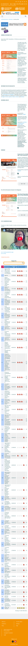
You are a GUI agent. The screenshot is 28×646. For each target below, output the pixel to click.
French (6, 96)
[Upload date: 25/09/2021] (19, 288)
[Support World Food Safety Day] (11, 12)
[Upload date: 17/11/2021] (17, 288)
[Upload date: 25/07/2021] (19, 401)
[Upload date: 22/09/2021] (17, 455)
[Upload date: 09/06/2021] (17, 347)
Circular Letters (19, 621)
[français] (19, 608)
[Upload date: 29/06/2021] (17, 333)
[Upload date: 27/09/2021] (19, 328)
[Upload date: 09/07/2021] (19, 281)
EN (20, 1)
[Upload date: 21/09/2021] (17, 275)
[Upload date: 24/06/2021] (17, 401)
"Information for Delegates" (8, 94)
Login (5, 634)
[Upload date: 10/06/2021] (19, 275)
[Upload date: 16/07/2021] (19, 333)
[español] (21, 608)
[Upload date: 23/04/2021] (17, 394)
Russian (22, 96)
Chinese (17, 96)
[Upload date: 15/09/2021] (17, 328)
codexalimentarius (4, 19)
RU (24, 1)
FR (22, 1)
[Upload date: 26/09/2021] (23, 477)
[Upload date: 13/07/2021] (19, 294)
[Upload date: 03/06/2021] (17, 309)
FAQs (3, 625)
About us (3, 621)
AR (16, 1)
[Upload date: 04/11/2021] (19, 271)
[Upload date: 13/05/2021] (19, 394)
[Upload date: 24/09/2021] (23, 437)
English (19, 54)
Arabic (13, 96)
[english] (17, 608)
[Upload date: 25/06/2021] (17, 281)
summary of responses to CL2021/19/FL (22, 123)
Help (17, 625)
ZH (18, 1)
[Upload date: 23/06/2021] (17, 294)
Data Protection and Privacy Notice (8, 630)
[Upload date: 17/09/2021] (17, 362)
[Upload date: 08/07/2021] (21, 347)
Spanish (10, 96)
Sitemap (18, 623)
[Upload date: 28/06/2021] (21, 322)
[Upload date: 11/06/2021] (17, 322)
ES (26, 1)
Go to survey (3, 253)
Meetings (11, 19)
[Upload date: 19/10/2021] (17, 271)
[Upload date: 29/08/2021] (17, 315)
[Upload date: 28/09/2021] (23, 592)
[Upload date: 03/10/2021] (23, 604)
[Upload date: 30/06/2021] (19, 322)
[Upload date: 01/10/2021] (23, 596)
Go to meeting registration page (7, 252)
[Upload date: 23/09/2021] (19, 339)
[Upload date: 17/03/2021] (17, 301)
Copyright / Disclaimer (8, 632)
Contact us (4, 623)
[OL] (23, 608)
